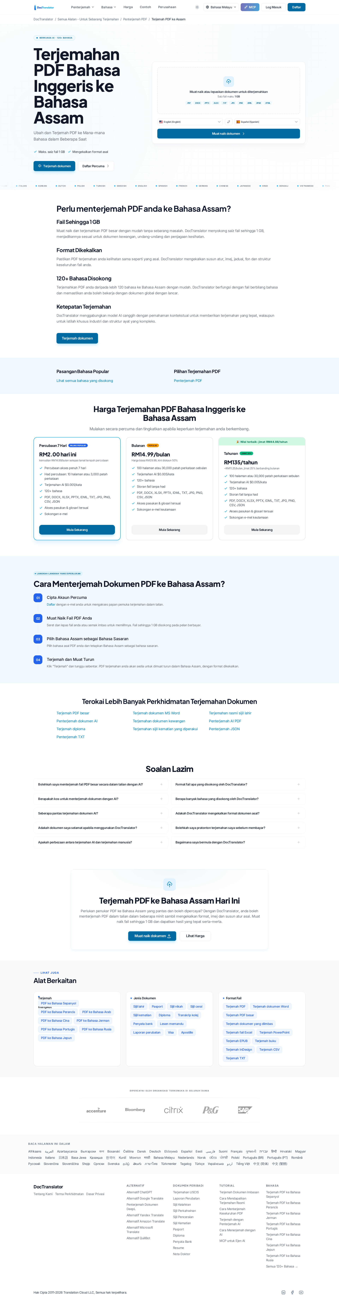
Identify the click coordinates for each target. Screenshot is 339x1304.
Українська (216, 1164)
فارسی (210, 1151)
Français (236, 1151)
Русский (34, 1164)
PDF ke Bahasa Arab (96, 1012)
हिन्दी (274, 1151)
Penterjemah (80, 7)
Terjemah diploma (70, 729)
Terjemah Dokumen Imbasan (239, 1192)
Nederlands (186, 1157)
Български (88, 1151)
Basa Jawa (78, 1157)
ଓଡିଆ (213, 1157)
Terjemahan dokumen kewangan (159, 721)
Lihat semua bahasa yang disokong (84, 381)
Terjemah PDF (235, 1006)
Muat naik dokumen (150, 936)
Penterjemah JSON (224, 729)
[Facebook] (292, 1292)
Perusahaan (167, 7)
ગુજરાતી (251, 1151)
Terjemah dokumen (57, 166)
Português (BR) (253, 1157)
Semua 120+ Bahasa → (282, 1266)
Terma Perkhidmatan (69, 1194)
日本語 (63, 1157)
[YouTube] (301, 1292)
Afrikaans (34, 1151)
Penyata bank (143, 1024)
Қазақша (96, 1157)
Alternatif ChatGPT (139, 1192)
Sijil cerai (196, 1006)
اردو (230, 1164)
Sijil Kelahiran (182, 1204)
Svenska (114, 1164)
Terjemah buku (265, 1041)
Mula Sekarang (77, 530)
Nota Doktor (181, 1254)
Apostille (187, 1032)
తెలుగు (137, 1164)
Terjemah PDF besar (72, 713)
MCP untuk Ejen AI (232, 1241)
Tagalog (185, 1164)
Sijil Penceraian (183, 1217)
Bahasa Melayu (164, 1157)
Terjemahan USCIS (186, 1192)
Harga (128, 7)
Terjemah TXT (235, 1058)
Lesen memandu (172, 1024)
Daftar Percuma (93, 166)
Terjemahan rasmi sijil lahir (230, 713)
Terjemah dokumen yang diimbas (249, 1024)
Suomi (223, 1151)
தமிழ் (126, 1164)
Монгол (135, 1157)
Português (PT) (277, 1157)
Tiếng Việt (243, 1164)
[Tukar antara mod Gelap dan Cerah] (197, 7)
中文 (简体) (261, 1164)
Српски (99, 1164)
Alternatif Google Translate (145, 1198)
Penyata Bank (182, 1241)
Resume (178, 1248)
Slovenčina (51, 1164)
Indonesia (35, 1157)
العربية (49, 1151)
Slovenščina (70, 1164)
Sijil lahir (138, 1006)
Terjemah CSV (269, 1049)
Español (186, 1151)
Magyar (300, 1151)
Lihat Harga (195, 936)
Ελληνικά (171, 1151)
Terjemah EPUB (237, 1041)
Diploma (164, 1015)
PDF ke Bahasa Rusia (96, 1029)
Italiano (50, 1157)
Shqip (86, 1164)
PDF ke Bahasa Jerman (93, 1020)
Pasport (157, 1006)
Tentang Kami (43, 1194)
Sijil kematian (142, 1015)
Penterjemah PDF (188, 381)
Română (297, 1157)
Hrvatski (286, 1151)
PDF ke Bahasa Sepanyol (58, 1003)
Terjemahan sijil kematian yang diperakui (165, 729)
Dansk (141, 1151)
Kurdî (122, 1157)
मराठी (147, 1157)
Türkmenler (169, 1164)
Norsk (201, 1157)
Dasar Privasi (95, 1194)
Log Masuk (273, 7)
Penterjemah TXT (70, 737)
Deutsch (155, 1151)
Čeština (128, 1151)
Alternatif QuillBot (138, 1238)
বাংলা (101, 1151)
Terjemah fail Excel (239, 1032)
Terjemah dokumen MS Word (156, 713)
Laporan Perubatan (186, 1198)
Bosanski (113, 1151)
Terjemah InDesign (239, 1049)
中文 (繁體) (279, 1164)
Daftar (296, 7)
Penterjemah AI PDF (225, 721)
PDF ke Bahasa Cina (55, 1020)
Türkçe (199, 1164)
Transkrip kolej (188, 1015)
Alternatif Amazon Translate (146, 1221)
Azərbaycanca (67, 1151)
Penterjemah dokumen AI (76, 721)
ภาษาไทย (151, 1164)
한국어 (110, 1157)
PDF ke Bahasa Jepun (56, 1038)
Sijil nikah (176, 1006)
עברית (264, 1151)
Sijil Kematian (182, 1223)
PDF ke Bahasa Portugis (58, 1029)
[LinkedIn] (283, 1292)
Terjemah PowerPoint (274, 1032)
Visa (171, 1032)
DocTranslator (48, 1186)
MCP (252, 7)
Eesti (199, 1151)
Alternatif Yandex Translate (145, 1215)
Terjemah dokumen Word (271, 1006)
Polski (235, 1157)
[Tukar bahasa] (229, 121)
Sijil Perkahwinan (184, 1211)
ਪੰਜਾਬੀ (224, 1157)
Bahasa (106, 7)
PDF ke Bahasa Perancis (58, 1012)
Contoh (145, 7)
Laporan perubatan (146, 1032)
